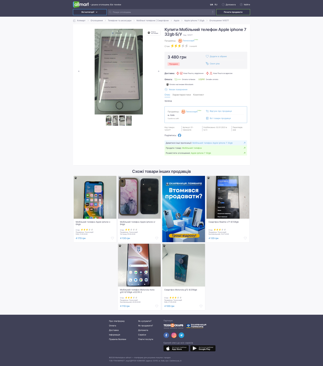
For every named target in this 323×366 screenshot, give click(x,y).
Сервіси (142, 334)
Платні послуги (145, 339)
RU (216, 4)
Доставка (114, 330)
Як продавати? (145, 325)
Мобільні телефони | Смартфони (153, 20)
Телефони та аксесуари (119, 20)
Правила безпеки (117, 339)
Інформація (114, 334)
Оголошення (97, 20)
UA (211, 4)
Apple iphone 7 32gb (194, 20)
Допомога (143, 330)
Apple (176, 20)
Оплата (112, 325)
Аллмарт (81, 20)
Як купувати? (144, 321)
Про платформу (117, 321)
